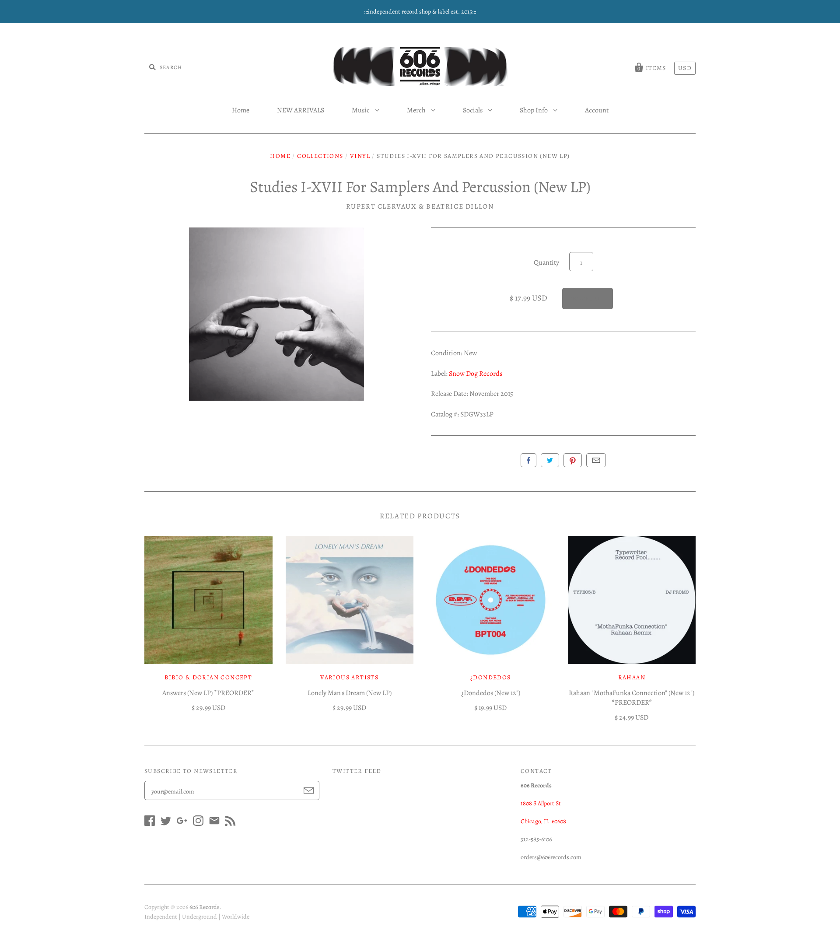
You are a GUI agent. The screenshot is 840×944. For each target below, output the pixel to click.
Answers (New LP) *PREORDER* (208, 693)
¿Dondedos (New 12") (490, 693)
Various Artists (349, 677)
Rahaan (631, 677)
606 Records (204, 907)
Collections (320, 156)
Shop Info (534, 110)
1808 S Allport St (541, 803)
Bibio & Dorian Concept (208, 677)
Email (596, 460)
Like (528, 460)
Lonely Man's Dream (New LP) (350, 693)
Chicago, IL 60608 (543, 821)
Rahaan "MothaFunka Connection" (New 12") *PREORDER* (631, 697)
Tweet (550, 460)
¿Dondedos (490, 677)
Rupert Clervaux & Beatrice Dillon (420, 206)
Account (597, 110)
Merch (417, 110)
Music (361, 110)
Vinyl (360, 156)
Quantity (546, 262)
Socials (473, 110)
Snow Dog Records (475, 373)
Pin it (573, 460)
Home (240, 110)
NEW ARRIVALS (300, 110)
